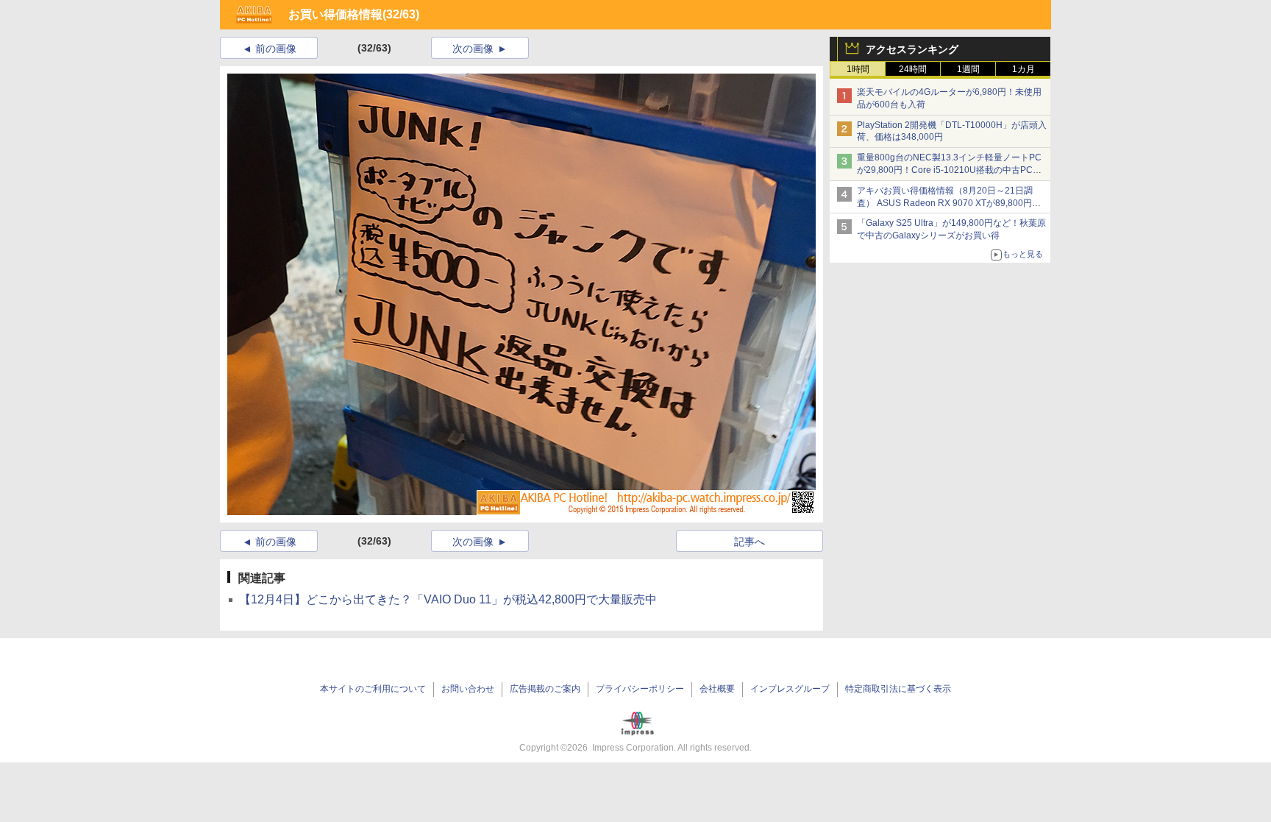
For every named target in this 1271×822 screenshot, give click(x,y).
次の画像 (473, 48)
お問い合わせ (467, 689)
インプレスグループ (790, 689)
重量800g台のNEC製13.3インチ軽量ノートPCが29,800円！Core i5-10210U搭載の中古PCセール (949, 170)
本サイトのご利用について (373, 689)
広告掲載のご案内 (545, 689)
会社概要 (717, 689)
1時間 (858, 69)
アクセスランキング (912, 49)
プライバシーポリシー (640, 689)
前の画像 (275, 48)
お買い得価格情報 (335, 14)
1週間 (968, 69)
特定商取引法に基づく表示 (898, 689)
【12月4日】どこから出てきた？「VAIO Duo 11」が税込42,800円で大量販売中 (448, 599)
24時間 (913, 69)
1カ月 (1023, 69)
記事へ (749, 542)
